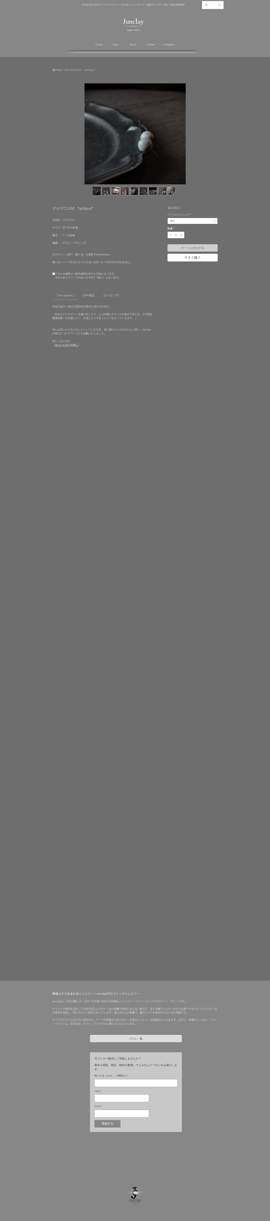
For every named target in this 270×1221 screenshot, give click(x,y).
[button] (118, 44)
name (98, 1091)
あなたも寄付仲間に (66, 345)
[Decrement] (170, 235)
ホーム (56, 70)
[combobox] (193, 221)
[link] (65, 295)
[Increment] (181, 235)
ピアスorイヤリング (179, 215)
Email (98, 1106)
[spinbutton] (176, 235)
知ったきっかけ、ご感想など (111, 1075)
